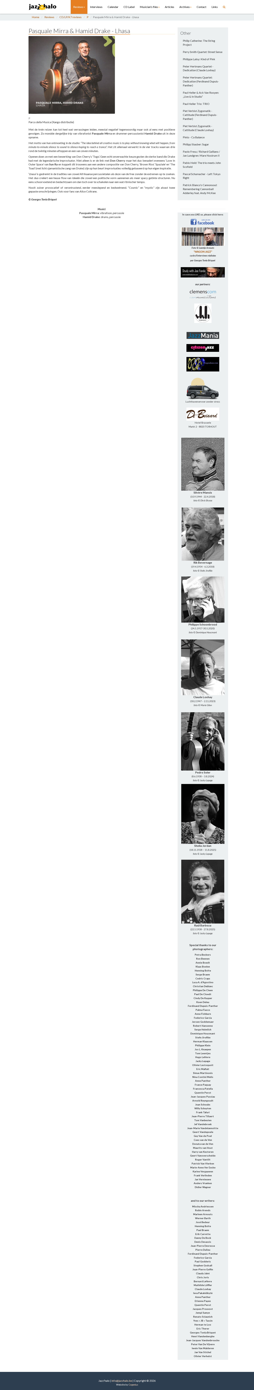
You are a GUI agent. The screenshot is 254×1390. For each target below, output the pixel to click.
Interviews (96, 6)
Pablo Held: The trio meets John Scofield (202, 164)
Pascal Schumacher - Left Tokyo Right (201, 176)
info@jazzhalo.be (121, 1380)
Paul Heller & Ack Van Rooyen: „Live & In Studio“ (201, 94)
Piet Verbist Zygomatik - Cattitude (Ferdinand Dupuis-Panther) (200, 114)
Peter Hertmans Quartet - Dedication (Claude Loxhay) (199, 68)
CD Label (129, 6)
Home (35, 17)
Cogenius (133, 1384)
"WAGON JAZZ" (203, 251)
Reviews (78, 6)
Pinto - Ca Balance (194, 137)
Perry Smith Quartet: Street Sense (202, 51)
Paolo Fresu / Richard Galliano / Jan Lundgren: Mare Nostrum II (201, 153)
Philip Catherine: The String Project (199, 42)
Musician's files (149, 6)
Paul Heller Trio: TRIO (196, 103)
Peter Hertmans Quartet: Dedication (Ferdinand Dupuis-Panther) (201, 81)
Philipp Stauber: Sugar (196, 144)
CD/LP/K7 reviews (70, 17)
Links (214, 6)
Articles (169, 6)
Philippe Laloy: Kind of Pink (199, 59)
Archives (184, 6)
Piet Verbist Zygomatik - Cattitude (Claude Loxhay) (198, 128)
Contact (201, 6)
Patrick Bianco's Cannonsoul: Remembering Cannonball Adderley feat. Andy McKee (200, 189)
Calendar (113, 6)
